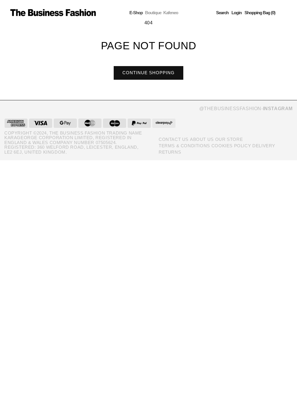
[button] (222, 12)
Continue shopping (148, 72)
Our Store (229, 139)
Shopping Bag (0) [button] (260, 12)
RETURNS (170, 152)
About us (202, 139)
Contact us (174, 139)
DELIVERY (263, 145)
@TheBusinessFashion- (246, 108)
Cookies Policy (231, 145)
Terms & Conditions (184, 145)
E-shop (136, 12)
